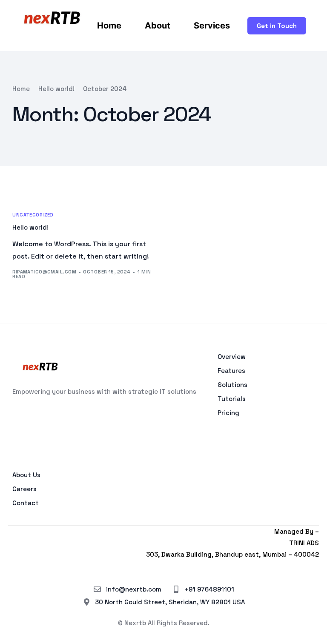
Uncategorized (33, 215)
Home (109, 25)
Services (212, 25)
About (157, 25)
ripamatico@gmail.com (44, 272)
